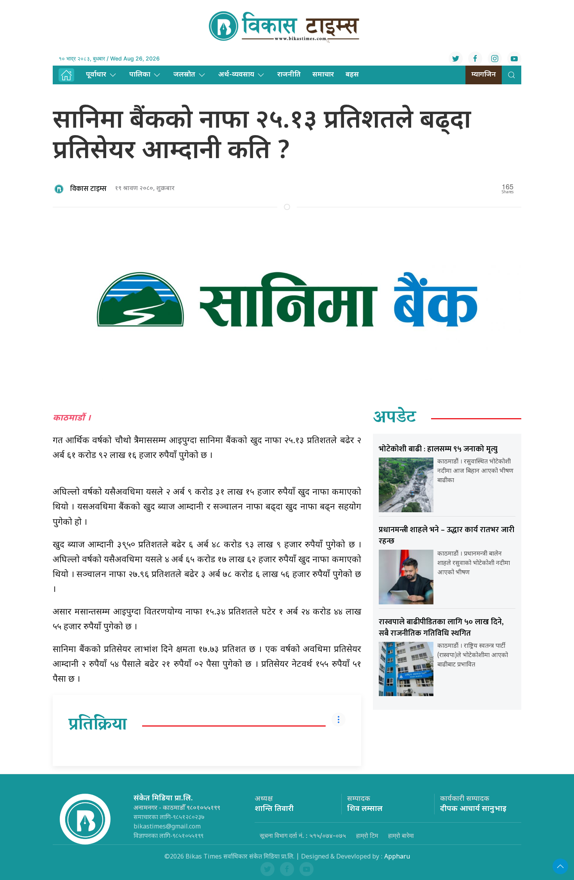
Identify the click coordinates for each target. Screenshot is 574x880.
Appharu (397, 857)
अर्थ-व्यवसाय (236, 74)
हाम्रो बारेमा (401, 835)
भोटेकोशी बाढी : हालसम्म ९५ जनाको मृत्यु (438, 449)
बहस (352, 74)
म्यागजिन (483, 74)
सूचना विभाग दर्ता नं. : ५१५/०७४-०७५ (303, 835)
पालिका (139, 74)
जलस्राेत (184, 74)
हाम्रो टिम (367, 835)
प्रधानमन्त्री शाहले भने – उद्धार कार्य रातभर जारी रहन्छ (446, 535)
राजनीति (289, 74)
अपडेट (394, 418)
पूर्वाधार (96, 74)
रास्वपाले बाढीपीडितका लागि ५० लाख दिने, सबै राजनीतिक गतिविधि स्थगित (441, 627)
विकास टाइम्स (88, 189)
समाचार (323, 74)
